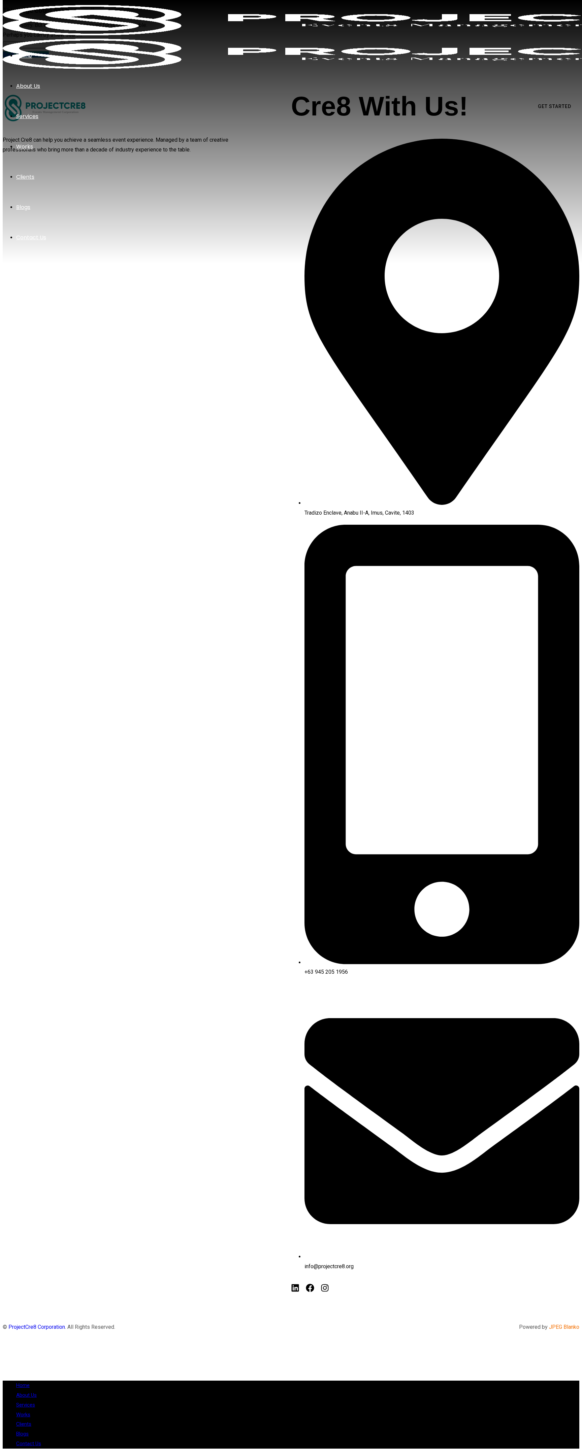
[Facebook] (310, 1288)
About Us (26, 1395)
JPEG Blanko (564, 1327)
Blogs (22, 1434)
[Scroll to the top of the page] (5, 1370)
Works (23, 1415)
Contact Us (28, 1444)
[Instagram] (325, 1288)
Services (25, 1405)
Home (23, 1385)
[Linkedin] (295, 1288)
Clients (23, 1424)
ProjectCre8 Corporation (36, 1327)
